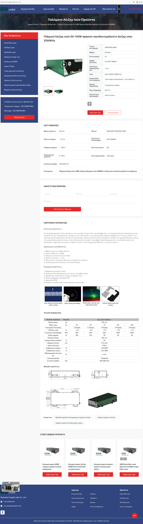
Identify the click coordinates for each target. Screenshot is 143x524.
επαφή (73, 506)
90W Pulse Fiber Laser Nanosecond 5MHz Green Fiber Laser (129, 466)
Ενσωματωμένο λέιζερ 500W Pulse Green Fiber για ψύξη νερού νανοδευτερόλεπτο (77, 466)
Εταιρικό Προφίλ (77, 494)
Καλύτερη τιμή (95, 113)
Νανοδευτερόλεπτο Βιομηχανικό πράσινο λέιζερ (73, 417)
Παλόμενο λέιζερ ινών (48, 24)
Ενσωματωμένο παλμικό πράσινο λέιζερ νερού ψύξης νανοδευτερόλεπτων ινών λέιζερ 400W (103, 466)
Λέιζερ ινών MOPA (10, 62)
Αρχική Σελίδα (33, 24)
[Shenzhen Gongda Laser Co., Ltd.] (8, 9)
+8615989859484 (27, 106)
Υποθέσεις (93, 498)
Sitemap (92, 502)
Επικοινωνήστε (113, 113)
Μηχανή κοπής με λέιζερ (13, 90)
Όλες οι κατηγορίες (126, 506)
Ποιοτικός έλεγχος (78, 502)
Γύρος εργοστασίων (78, 498)
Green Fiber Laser (10, 43)
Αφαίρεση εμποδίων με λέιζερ (15, 76)
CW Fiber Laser (9, 48)
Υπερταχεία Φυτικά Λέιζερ (14, 71)
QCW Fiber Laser (10, 52)
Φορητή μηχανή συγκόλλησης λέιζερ (17, 85)
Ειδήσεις (93, 494)
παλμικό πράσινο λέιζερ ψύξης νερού (69, 423)
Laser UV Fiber (9, 66)
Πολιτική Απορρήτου (96, 506)
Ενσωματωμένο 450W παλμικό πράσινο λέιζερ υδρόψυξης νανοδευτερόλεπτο (52, 466)
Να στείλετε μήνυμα (62, 209)
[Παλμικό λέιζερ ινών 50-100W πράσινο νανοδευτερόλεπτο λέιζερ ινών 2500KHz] (64, 64)
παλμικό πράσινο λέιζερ (106, 417)
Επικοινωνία (19, 117)
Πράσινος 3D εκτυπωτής (13, 80)
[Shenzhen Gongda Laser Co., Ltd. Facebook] (134, 2)
